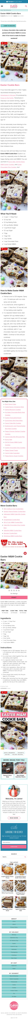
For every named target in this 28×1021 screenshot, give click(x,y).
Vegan (14, 968)
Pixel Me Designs (17, 1014)
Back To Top (14, 1017)
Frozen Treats (14, 990)
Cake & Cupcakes (14, 979)
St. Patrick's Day (14, 940)
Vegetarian (14, 965)
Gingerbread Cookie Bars (12, 519)
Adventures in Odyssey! (8, 95)
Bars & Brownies (9, 752)
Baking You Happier (14, 6)
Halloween (14, 949)
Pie (14, 993)
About (14, 924)
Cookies (14, 987)
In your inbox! (15, 1)
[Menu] (2, 6)
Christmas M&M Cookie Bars (13, 536)
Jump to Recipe (9, 25)
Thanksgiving (14, 952)
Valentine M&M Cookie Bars (12, 530)
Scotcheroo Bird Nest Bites (14, 420)
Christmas (14, 955)
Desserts (21, 752)
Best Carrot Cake (10, 404)
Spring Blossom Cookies (13, 409)
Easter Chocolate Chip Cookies (15, 448)
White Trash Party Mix (7, 893)
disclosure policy (22, 21)
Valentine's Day (14, 937)
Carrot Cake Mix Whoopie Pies (15, 437)
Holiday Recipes (17, 754)
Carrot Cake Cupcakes (12, 453)
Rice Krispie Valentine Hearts (20, 776)
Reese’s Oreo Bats (7, 776)
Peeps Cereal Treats (11, 450)
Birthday (14, 934)
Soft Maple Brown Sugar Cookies (20, 893)
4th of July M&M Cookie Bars (13, 522)
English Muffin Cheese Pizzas (7, 877)
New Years (14, 958)
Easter (7, 754)
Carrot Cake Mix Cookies (13, 423)
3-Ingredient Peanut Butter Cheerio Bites (20, 877)
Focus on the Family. (7, 98)
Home (14, 921)
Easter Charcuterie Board (13, 418)
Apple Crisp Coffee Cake (21, 910)
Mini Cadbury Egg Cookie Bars (13, 509)
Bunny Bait (11, 162)
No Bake (14, 996)
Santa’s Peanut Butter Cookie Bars (14, 511)
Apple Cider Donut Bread (7, 910)
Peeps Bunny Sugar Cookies (14, 456)
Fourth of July (14, 946)
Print (14, 597)
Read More (14, 818)
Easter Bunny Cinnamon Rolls (14, 407)
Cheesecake (14, 981)
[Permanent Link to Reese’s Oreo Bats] (8, 773)
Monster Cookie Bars (10, 533)
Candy (14, 984)
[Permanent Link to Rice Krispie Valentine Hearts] (20, 773)
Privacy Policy (14, 927)
